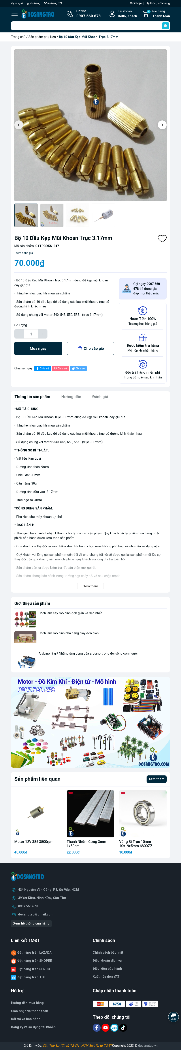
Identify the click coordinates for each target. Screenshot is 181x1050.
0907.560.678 (28, 906)
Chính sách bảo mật (108, 953)
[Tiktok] (123, 1027)
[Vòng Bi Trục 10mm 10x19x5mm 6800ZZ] (143, 813)
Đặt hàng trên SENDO (33, 969)
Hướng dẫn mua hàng (27, 1003)
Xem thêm (156, 779)
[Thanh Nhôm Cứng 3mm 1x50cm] (90, 813)
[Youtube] (106, 1027)
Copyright (119, 1046)
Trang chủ (18, 37)
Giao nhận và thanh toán (29, 1011)
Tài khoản (127, 13)
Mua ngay (38, 348)
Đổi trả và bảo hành (25, 1019)
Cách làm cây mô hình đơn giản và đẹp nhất (70, 613)
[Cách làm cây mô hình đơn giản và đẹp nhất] (25, 619)
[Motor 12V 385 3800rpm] (38, 813)
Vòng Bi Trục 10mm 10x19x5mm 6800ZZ (136, 844)
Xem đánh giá (24, 253)
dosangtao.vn (148, 1046)
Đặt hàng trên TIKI (31, 977)
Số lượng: (21, 325)
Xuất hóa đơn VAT (106, 977)
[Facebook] (97, 1027)
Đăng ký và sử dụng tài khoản (33, 1027)
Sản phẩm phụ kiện (42, 37)
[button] (162, 124)
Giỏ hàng (159, 13)
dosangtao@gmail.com (35, 914)
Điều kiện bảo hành (107, 969)
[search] (165, 25)
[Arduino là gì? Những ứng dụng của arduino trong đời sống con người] (25, 659)
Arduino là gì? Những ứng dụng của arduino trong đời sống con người (88, 653)
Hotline (88, 13)
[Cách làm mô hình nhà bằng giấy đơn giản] (25, 639)
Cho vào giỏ (94, 348)
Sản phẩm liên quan (37, 779)
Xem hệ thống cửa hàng (31, 923)
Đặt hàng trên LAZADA (34, 953)
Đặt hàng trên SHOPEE (34, 961)
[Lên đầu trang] (174, 1029)
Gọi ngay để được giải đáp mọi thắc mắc (146, 288)
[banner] (90, 722)
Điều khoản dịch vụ (107, 960)
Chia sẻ (44, 368)
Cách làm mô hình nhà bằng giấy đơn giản (69, 633)
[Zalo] (114, 1027)
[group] (90, 125)
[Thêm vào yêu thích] (162, 238)
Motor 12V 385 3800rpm (33, 842)
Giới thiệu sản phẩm (32, 603)
